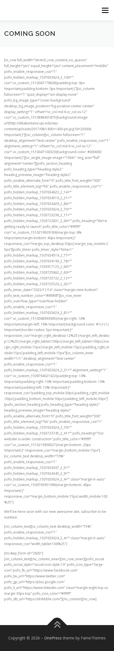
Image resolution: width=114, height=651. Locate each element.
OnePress (53, 638)
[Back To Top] (57, 625)
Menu (104, 10)
